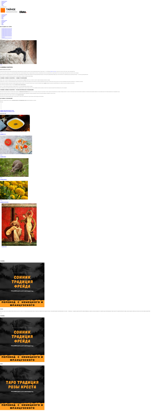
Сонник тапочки (7, 111)
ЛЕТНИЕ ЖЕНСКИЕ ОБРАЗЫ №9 (7, 29)
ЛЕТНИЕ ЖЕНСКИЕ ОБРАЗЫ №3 (7, 35)
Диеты (2, 5)
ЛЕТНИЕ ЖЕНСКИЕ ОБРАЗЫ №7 (7, 31)
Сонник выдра (3, 179)
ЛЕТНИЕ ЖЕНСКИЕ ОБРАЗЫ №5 (7, 33)
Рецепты (3, 3)
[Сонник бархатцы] (14, 199)
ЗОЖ (2, 4)
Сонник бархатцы (4, 202)
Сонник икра (3, 156)
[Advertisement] (24, 253)
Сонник (1, 64)
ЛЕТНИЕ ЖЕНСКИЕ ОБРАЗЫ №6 (7, 32)
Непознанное (3, 2)
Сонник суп (3, 36)
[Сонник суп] (15, 131)
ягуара (55, 71)
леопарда (51, 71)
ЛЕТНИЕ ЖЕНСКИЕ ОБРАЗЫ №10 (7, 28)
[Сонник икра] (16, 153)
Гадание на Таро (4, 246)
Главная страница (4, 1)
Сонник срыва (7, 110)
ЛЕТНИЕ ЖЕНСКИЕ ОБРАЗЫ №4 (7, 34)
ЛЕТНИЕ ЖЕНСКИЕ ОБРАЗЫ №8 (7, 30)
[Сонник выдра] (14, 176)
